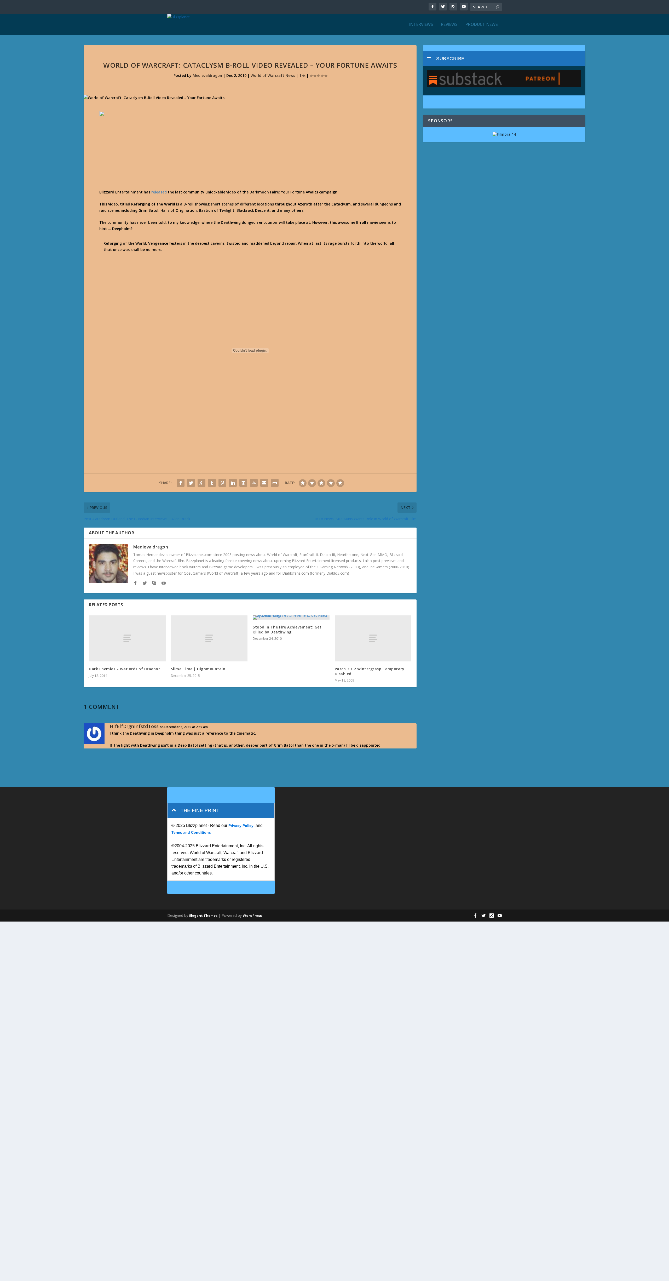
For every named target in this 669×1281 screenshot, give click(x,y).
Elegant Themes (203, 915)
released (159, 192)
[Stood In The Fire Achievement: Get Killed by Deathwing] (291, 617)
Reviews (449, 24)
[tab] (504, 58)
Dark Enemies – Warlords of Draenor (124, 668)
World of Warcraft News (273, 75)
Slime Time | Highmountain (198, 668)
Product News (481, 24)
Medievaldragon (207, 75)
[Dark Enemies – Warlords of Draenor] (127, 638)
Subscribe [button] (450, 58)
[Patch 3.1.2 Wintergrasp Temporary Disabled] (373, 638)
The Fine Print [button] (200, 810)
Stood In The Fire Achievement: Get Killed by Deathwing (287, 629)
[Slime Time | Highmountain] (209, 638)
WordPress (252, 915)
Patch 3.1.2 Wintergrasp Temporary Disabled (370, 671)
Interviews (421, 24)
